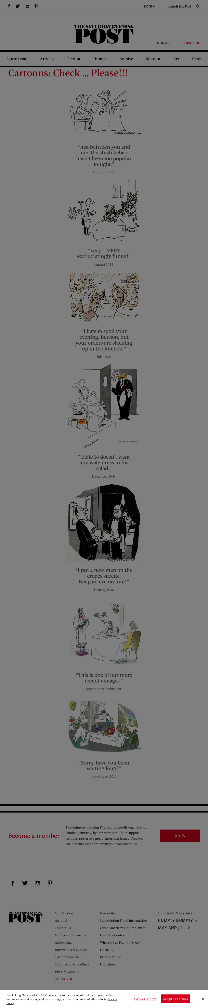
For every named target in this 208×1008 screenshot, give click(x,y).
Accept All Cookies (175, 999)
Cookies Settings (145, 999)
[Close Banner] (203, 999)
